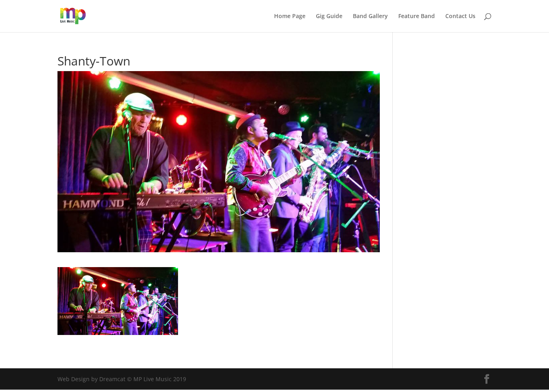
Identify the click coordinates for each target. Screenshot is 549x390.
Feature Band (416, 16)
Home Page (289, 16)
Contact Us (460, 16)
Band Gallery (370, 16)
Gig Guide (329, 16)
